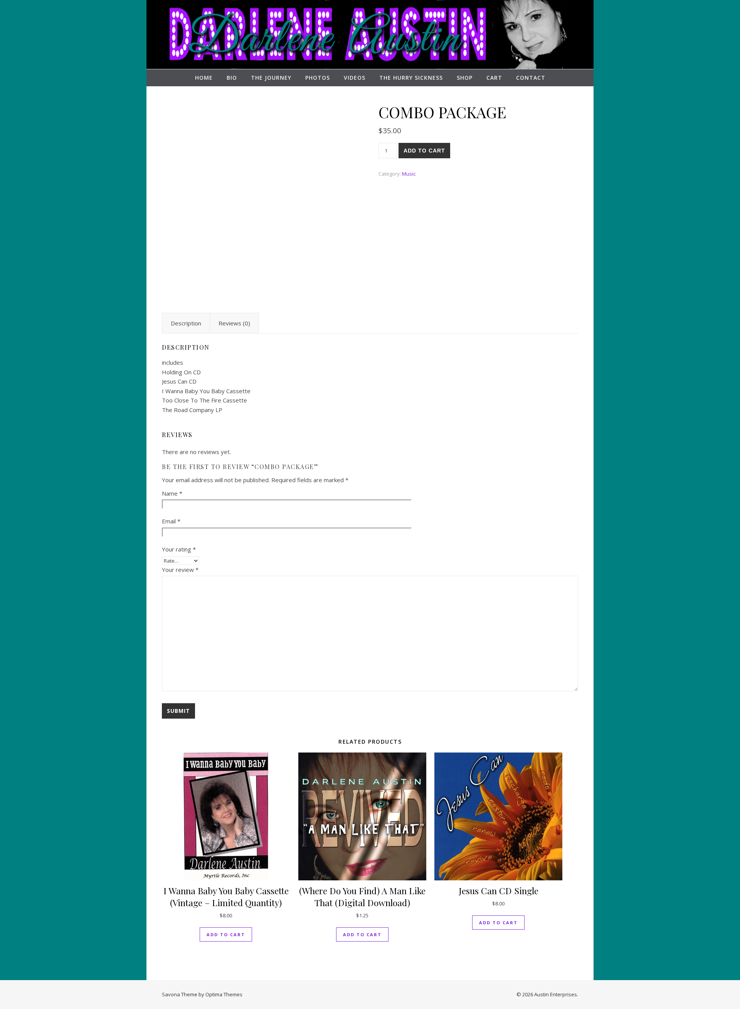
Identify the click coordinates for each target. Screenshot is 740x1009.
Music (408, 173)
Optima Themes (223, 994)
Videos (354, 77)
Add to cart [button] (226, 934)
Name (172, 493)
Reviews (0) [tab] (234, 323)
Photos (317, 77)
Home (204, 77)
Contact (530, 77)
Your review (180, 569)
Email (171, 521)
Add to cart (424, 150)
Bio (232, 77)
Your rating (179, 549)
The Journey (271, 77)
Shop (465, 77)
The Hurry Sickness (411, 77)
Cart (494, 77)
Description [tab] (186, 323)
